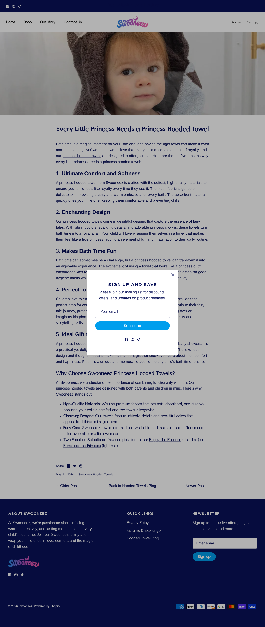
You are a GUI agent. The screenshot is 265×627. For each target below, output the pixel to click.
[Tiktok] (138, 339)
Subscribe (132, 326)
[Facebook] (126, 339)
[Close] (172, 274)
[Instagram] (132, 339)
